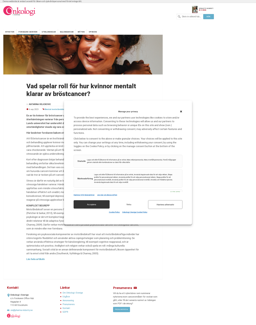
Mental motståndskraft (55, 109)
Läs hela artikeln (35, 259)
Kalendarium (67, 32)
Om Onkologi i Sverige (73, 292)
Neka (129, 204)
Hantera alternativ (165, 204)
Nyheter (9, 32)
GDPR (65, 312)
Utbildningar (49, 32)
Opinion (93, 32)
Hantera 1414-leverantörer (84, 195)
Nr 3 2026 (202, 10)
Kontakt (66, 308)
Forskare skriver (28, 32)
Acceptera (91, 204)
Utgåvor (66, 296)
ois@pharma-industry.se (22, 310)
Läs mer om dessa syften (107, 195)
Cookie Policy (114, 212)
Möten (81, 32)
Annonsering (68, 300)
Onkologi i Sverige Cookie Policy (134, 212)
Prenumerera (69, 304)
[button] (181, 111)
